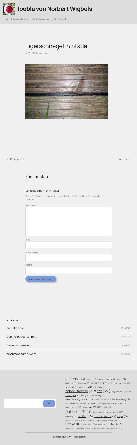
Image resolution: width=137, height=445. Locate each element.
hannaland (105, 399)
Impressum (79, 436)
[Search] (49, 403)
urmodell (88, 424)
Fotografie (87, 395)
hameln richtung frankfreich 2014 (82, 399)
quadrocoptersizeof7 (101, 412)
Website (28, 265)
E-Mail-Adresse (32, 252)
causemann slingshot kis (104, 383)
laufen (122, 403)
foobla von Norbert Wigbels (54, 9)
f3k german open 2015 (121, 392)
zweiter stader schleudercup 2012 (109, 428)
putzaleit (78, 411)
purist (106, 407)
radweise (116, 412)
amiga (101, 379)
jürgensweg (109, 403)
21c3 (68, 379)
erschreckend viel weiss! (22, 353)
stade (69, 420)
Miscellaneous (42, 53)
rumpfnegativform (105, 416)
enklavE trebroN (80, 391)
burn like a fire (15, 328)
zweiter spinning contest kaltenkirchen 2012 (80, 428)
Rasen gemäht (17, 159)
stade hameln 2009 (84, 420)
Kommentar (30, 205)
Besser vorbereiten (19, 345)
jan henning (85, 403)
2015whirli (79, 379)
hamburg (99, 396)
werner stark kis (101, 424)
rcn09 (85, 416)
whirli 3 (116, 424)
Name (28, 239)
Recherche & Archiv (61, 436)
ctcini (83, 387)
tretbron (73, 424)
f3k (104, 391)
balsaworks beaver (117, 379)
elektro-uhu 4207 (97, 387)
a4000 (91, 379)
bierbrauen (71, 383)
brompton (84, 383)
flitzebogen (72, 395)
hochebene (72, 403)
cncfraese (124, 383)
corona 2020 (71, 387)
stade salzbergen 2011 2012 (106, 420)
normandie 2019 (73, 407)
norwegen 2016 (91, 407)
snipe (122, 416)
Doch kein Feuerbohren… (22, 336)
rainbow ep (71, 417)
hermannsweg (121, 399)
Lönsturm (122, 159)
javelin (95, 403)
